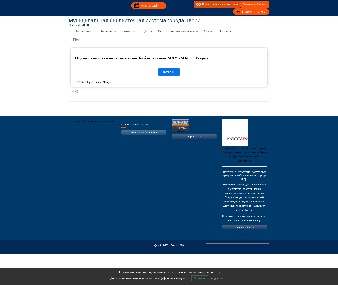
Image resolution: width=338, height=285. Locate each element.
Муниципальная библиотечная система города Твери (135, 20)
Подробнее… (219, 278)
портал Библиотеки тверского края (94, 121)
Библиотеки (108, 31)
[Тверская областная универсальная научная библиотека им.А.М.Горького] (97, 138)
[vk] (184, 4)
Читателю (128, 31)
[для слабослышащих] (190, 4)
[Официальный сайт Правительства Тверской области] (119, 138)
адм (244, 234)
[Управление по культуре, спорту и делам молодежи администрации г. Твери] (129, 138)
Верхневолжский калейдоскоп (178, 31)
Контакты (225, 31)
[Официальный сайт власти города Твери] (140, 138)
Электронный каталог (255, 4)
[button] (80, 31)
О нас (88, 31)
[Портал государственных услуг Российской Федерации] (87, 138)
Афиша (208, 31)
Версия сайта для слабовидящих (219, 4)
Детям (148, 31)
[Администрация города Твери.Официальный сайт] (76, 138)
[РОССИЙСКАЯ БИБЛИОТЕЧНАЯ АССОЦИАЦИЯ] (108, 138)
